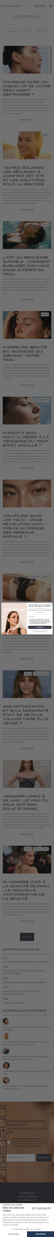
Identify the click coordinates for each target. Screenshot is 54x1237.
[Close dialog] (50, 605)
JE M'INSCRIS (40, 627)
